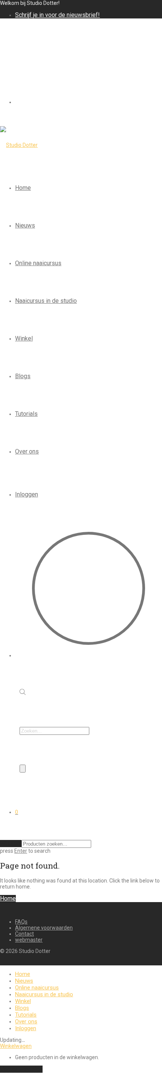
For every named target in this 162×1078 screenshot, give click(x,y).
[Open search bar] (23, 692)
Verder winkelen (21, 1069)
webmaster (29, 940)
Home (23, 187)
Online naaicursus (38, 263)
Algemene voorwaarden (44, 928)
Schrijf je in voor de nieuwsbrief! (57, 14)
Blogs (23, 376)
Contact (24, 934)
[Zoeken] (23, 769)
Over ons (27, 451)
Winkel (24, 338)
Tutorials (26, 413)
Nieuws (25, 225)
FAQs (21, 922)
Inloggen (26, 494)
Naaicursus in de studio (46, 300)
